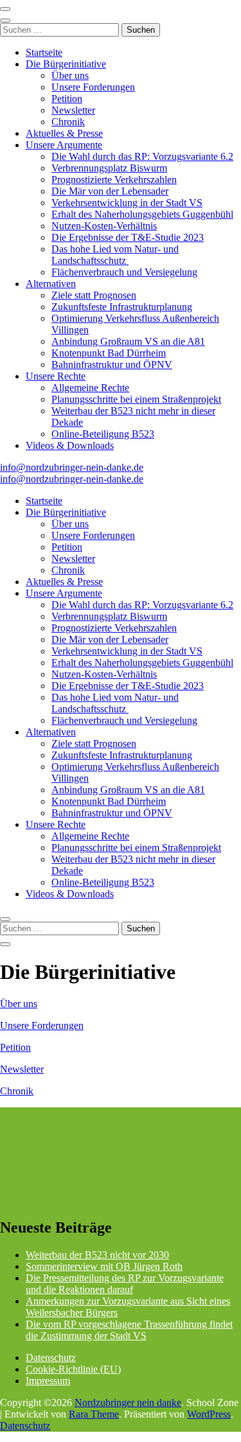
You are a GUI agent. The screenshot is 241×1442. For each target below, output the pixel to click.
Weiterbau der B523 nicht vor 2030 (97, 1254)
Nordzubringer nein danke (128, 1402)
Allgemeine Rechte (90, 387)
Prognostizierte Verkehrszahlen (114, 179)
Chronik (68, 121)
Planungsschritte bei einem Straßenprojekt (136, 399)
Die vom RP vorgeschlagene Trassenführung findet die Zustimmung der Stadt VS (129, 1330)
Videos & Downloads (70, 445)
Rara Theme (94, 1414)
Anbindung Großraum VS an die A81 (128, 341)
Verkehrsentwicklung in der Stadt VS (126, 202)
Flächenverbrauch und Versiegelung (124, 272)
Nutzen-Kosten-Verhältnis (104, 225)
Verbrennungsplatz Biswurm (109, 168)
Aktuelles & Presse (64, 133)
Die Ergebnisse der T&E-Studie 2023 (127, 237)
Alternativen (51, 283)
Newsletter (73, 110)
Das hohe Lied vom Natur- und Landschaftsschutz (115, 254)
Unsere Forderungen (93, 87)
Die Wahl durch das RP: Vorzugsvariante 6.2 (142, 156)
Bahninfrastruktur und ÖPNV (111, 364)
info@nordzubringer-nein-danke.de (71, 467)
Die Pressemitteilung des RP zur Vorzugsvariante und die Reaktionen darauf (125, 1283)
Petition (66, 98)
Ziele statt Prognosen (93, 295)
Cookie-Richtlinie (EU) (73, 1369)
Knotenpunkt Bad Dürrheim (108, 352)
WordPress (209, 1414)
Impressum (48, 1380)
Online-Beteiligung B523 (102, 433)
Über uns (70, 75)
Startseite (44, 52)
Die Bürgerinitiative (66, 63)
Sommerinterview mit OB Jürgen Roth (104, 1266)
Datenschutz (51, 1357)
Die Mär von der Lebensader (109, 191)
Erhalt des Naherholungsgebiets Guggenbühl (142, 214)
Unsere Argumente (64, 144)
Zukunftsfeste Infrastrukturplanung (121, 306)
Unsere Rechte (55, 376)
